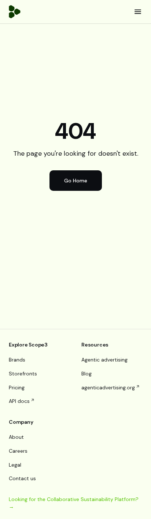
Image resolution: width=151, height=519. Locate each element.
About (16, 437)
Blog (86, 373)
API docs (19, 401)
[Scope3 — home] (15, 11)
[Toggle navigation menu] (137, 11)
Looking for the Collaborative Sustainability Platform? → (74, 503)
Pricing (17, 387)
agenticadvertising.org (108, 387)
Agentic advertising (104, 359)
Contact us (22, 478)
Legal (15, 464)
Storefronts (23, 373)
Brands (17, 359)
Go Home (75, 180)
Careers (18, 451)
